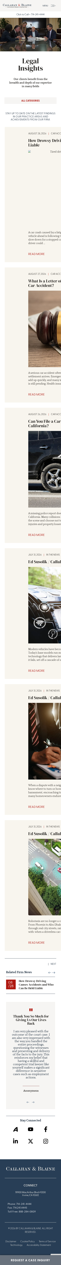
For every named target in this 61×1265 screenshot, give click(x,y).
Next (53, 964)
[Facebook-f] (45, 1129)
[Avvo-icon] (15, 1129)
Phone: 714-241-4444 (20, 1204)
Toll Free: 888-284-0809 (22, 1212)
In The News (53, 555)
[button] (50, 5)
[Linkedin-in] (15, 1141)
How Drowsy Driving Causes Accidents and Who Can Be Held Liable (36, 984)
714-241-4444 (38, 14)
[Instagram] (45, 1141)
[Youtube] (30, 1129)
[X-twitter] (30, 1141)
